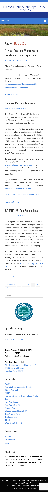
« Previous (11, 284)
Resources (25, 480)
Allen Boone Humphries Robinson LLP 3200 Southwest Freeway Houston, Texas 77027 (20, 368)
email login (33, 488)
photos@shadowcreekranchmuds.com (20, 165)
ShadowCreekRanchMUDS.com (18, 189)
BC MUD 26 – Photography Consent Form (22, 195)
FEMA (7, 393)
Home (3, 480)
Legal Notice (18, 483)
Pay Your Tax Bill (11, 402)
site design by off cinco (19, 488)
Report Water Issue (12, 408)
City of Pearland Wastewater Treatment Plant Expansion (21, 52)
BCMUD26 (20, 43)
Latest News (10, 440)
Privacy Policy (29, 483)
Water (7, 443)
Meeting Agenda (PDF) (15, 339)
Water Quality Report (13, 423)
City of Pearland (11, 390)
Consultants (16, 480)
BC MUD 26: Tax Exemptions (21, 210)
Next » (9, 287)
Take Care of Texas (12, 414)
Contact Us (42, 480)
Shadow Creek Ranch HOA (16, 411)
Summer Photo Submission (20, 103)
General (16, 94)
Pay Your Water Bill (12, 405)
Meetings (34, 480)
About (8, 480)
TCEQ (7, 420)
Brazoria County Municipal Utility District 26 (24, 8)
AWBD (7, 384)
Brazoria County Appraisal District (18, 387)
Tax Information (11, 417)
